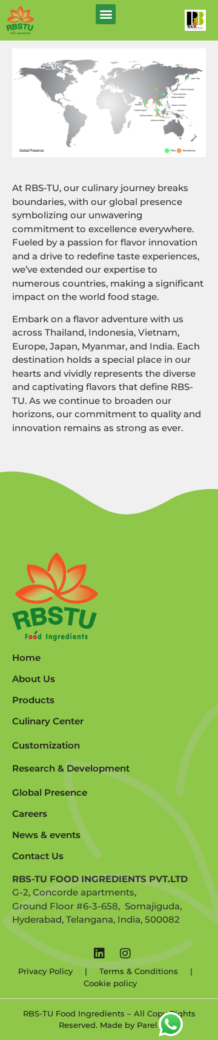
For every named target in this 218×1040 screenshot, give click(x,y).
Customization (46, 745)
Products (33, 700)
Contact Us (38, 856)
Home (26, 657)
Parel (147, 1025)
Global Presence (49, 792)
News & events (46, 834)
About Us (33, 678)
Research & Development (71, 768)
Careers (29, 813)
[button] (106, 14)
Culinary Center (48, 721)
